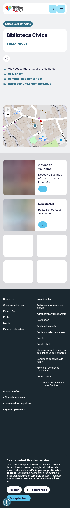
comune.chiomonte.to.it (25, 78)
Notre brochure (45, 299)
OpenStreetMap (49, 144)
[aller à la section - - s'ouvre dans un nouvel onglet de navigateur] (18, 426)
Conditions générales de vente (50, 360)
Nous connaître (11, 391)
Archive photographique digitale (50, 306)
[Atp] (18, 246)
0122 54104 (15, 73)
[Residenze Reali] (18, 271)
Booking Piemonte (46, 325)
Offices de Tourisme (14, 397)
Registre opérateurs (14, 409)
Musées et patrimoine (18, 24)
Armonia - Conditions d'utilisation (48, 369)
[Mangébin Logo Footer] (52, 246)
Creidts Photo (44, 344)
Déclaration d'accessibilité (51, 332)
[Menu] (61, 9)
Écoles (7, 317)
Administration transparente (51, 313)
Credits (40, 338)
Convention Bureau (13, 305)
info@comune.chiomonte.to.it (29, 83)
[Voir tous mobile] (42, 189)
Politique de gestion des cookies (34, 471)
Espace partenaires (13, 329)
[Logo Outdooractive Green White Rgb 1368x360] (52, 271)
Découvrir (8, 299)
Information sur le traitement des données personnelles (51, 351)
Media (6, 323)
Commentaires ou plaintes (17, 403)
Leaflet (37, 144)
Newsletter (43, 319)
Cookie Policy (44, 376)
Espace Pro (9, 311)
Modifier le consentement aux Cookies (51, 384)
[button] (35, 126)
